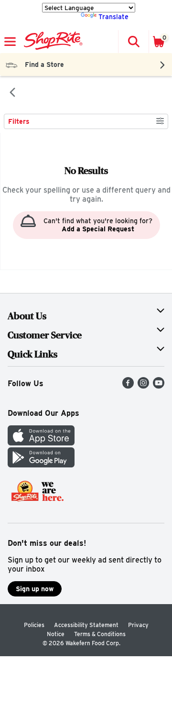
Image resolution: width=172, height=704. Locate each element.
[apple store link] (41, 442)
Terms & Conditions (100, 634)
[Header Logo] (51, 42)
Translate (113, 17)
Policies (34, 624)
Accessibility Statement (86, 624)
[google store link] (41, 464)
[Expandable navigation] (10, 41)
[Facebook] (128, 385)
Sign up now (35, 589)
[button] (133, 41)
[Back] (12, 93)
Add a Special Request (98, 229)
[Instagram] (143, 385)
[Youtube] (158, 385)
